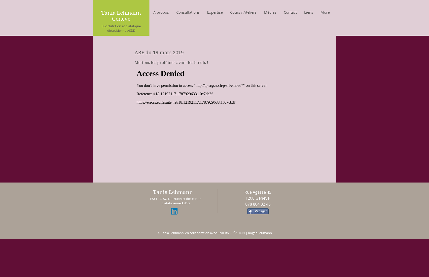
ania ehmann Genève (121, 16)
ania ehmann (173, 192)
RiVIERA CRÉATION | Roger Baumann (244, 233)
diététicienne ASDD (121, 30)
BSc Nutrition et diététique (121, 26)
